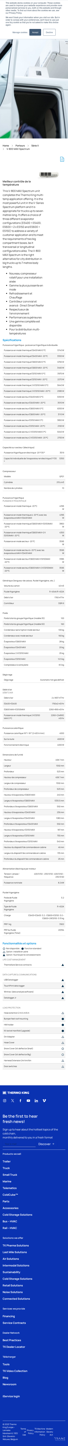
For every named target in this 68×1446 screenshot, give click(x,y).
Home (6, 145)
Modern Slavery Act (49, 1431)
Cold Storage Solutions (17, 1214)
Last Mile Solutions (15, 1252)
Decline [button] (49, 32)
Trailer (7, 1161)
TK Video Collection (15, 1371)
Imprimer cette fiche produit (62, 159)
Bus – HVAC (10, 1221)
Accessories (10, 1208)
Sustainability (11, 1272)
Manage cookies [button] (20, 32)
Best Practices (12, 1340)
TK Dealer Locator (14, 1347)
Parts (6, 1201)
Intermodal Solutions (16, 1265)
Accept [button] (35, 32)
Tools (6, 1364)
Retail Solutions (13, 1285)
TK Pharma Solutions (16, 1245)
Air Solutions (11, 1259)
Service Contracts (14, 1323)
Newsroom (9, 1384)
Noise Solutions (13, 1292)
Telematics (10, 1188)
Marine (7, 1181)
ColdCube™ (10, 1195)
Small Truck (10, 1175)
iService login (11, 1396)
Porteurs (20, 145)
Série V (35, 145)
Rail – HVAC (10, 1228)
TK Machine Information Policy (39, 1431)
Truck (6, 1168)
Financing (9, 1316)
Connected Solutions (16, 1299)
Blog (5, 1377)
